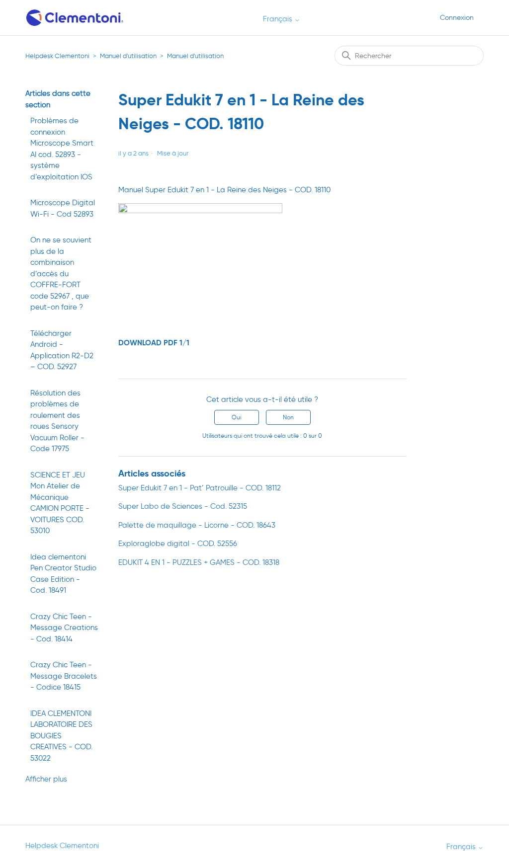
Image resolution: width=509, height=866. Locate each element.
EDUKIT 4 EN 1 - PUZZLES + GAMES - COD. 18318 (198, 562)
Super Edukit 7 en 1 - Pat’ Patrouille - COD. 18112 (199, 487)
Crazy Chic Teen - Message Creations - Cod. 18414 (64, 627)
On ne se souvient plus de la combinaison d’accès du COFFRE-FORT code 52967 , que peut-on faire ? (60, 274)
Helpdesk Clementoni (57, 56)
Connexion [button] (457, 17)
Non (288, 417)
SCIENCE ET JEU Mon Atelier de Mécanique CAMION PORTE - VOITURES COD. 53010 (59, 503)
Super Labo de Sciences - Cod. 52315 (182, 506)
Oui (236, 417)
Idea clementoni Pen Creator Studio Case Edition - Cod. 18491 (63, 573)
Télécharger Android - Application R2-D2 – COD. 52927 (61, 350)
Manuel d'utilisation (128, 56)
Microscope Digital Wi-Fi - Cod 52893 (62, 208)
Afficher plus (46, 779)
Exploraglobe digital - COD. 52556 (177, 543)
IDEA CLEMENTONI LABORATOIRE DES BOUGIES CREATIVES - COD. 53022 (61, 736)
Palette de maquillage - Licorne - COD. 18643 (196, 525)
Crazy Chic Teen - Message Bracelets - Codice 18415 (63, 676)
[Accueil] (75, 17)
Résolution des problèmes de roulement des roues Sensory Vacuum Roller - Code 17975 (57, 421)
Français (278, 19)
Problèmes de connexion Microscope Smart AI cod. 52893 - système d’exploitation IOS (61, 148)
